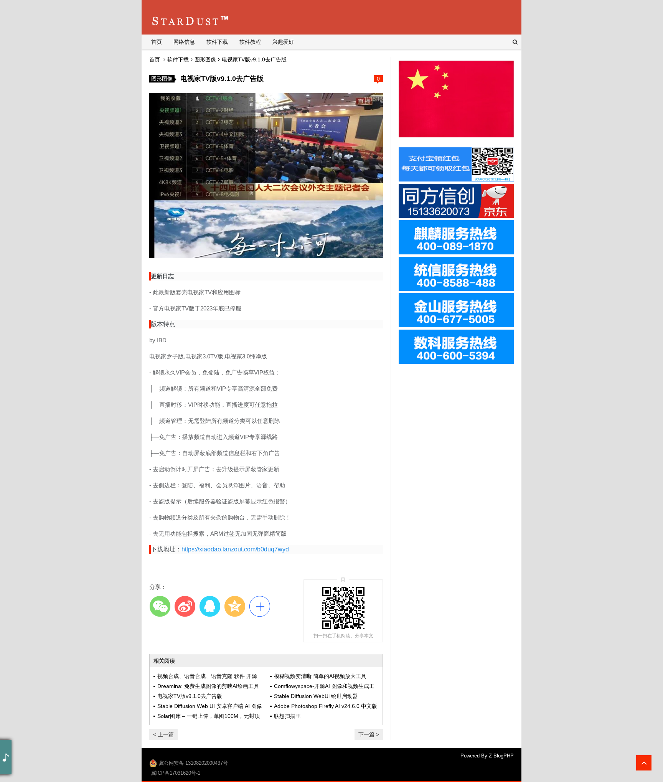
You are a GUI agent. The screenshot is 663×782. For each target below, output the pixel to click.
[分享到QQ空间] (234, 606)
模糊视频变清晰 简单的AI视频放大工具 (320, 676)
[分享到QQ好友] (209, 606)
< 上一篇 (163, 734)
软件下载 (217, 42)
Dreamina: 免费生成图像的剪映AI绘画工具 (208, 686)
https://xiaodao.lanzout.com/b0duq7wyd (235, 549)
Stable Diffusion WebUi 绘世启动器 (316, 696)
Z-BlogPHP (501, 756)
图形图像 (205, 59)
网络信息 (184, 42)
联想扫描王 (287, 716)
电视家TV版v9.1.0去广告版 (189, 696)
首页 (156, 42)
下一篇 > (368, 734)
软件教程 (250, 42)
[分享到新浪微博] (184, 606)
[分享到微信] (159, 606)
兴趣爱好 (283, 42)
